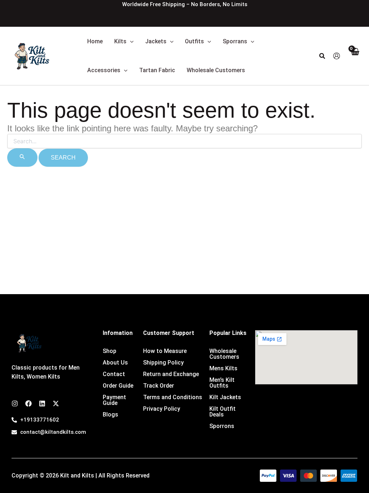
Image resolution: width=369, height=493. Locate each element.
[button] (130, 41)
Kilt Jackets (225, 397)
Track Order (158, 385)
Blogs (110, 414)
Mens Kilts (223, 368)
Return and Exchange (171, 374)
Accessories (103, 70)
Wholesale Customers (216, 70)
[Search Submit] (22, 157)
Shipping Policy (163, 362)
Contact (114, 374)
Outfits (194, 41)
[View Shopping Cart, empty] (354, 56)
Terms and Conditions (172, 397)
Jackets (155, 41)
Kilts (120, 41)
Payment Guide (114, 400)
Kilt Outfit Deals (222, 411)
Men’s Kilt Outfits (222, 382)
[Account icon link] (336, 56)
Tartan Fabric (157, 70)
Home (95, 41)
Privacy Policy (161, 408)
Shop (109, 351)
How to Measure (165, 351)
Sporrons (221, 426)
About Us (115, 362)
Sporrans (235, 41)
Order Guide (118, 385)
